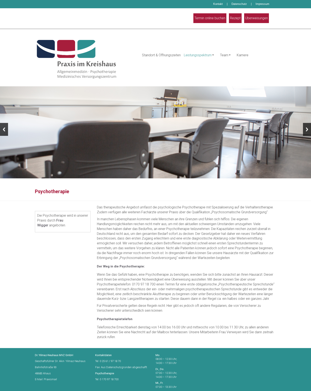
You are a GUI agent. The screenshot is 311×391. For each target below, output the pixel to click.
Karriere (242, 55)
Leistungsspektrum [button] (198, 55)
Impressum (262, 4)
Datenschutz (239, 4)
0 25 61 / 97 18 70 (110, 361)
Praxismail (50, 379)
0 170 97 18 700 (109, 379)
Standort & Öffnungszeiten (161, 55)
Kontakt (218, 4)
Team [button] (224, 55)
